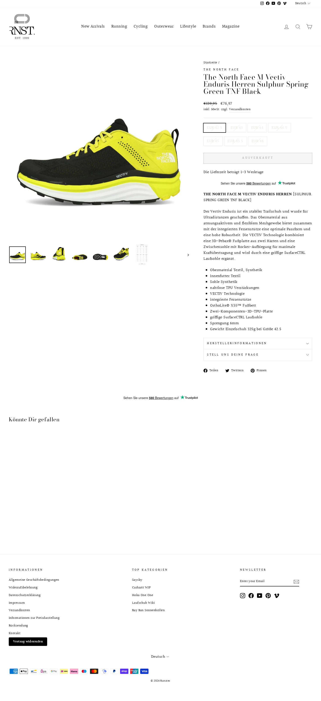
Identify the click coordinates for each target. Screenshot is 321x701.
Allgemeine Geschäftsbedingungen (34, 579)
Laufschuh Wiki (143, 602)
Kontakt (14, 633)
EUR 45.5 (235, 141)
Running (119, 26)
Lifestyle (188, 26)
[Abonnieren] (296, 581)
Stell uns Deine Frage (233, 354)
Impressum (17, 602)
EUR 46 (258, 141)
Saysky (137, 579)
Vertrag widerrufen (28, 641)
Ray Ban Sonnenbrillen (148, 610)
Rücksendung (18, 625)
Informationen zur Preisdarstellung (34, 618)
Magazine (231, 26)
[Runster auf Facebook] (251, 595)
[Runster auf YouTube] (259, 595)
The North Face (221, 69)
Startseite (210, 62)
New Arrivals (93, 26)
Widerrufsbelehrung (23, 587)
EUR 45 (213, 141)
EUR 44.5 (279, 128)
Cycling (141, 26)
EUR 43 (237, 128)
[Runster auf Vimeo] (276, 595)
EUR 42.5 (214, 128)
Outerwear (164, 26)
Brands (209, 26)
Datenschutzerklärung (25, 595)
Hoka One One (142, 595)
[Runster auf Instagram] (242, 595)
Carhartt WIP (141, 587)
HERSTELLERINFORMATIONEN (237, 343)
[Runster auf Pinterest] (268, 595)
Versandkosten (239, 109)
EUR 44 (257, 128)
